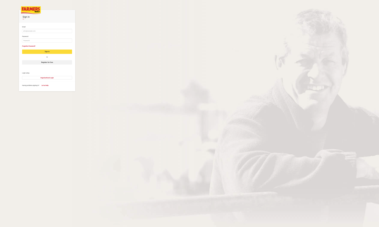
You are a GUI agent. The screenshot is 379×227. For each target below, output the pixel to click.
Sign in (47, 52)
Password (25, 36)
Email (23, 27)
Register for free (47, 62)
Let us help (45, 85)
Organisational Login (47, 78)
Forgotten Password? (28, 46)
